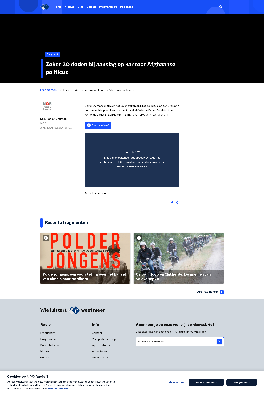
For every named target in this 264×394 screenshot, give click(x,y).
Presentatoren (49, 345)
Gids (80, 7)
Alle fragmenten (207, 292)
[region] (132, 160)
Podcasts (126, 7)
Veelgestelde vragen (105, 339)
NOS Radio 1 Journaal (53, 119)
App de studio (101, 345)
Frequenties (47, 333)
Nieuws (69, 7)
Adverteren (99, 351)
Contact (97, 333)
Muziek (44, 351)
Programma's (108, 7)
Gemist (91, 7)
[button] (221, 7)
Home (58, 7)
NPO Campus (100, 357)
